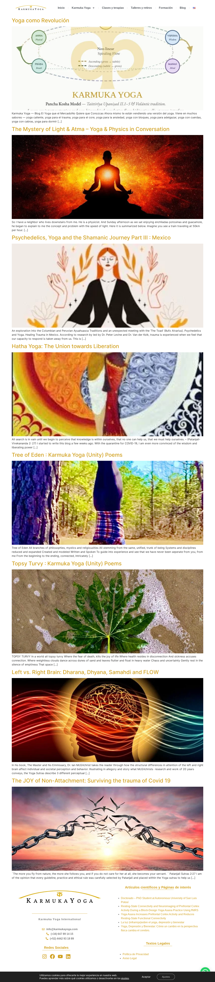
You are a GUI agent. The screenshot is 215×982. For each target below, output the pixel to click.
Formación (166, 7)
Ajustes (166, 976)
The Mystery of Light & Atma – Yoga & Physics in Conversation (90, 129)
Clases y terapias (113, 7)
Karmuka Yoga (81, 7)
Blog (183, 7)
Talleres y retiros (141, 7)
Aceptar (146, 976)
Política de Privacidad (136, 954)
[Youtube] (60, 956)
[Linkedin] (68, 956)
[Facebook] (52, 956)
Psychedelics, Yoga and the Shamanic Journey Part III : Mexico (91, 237)
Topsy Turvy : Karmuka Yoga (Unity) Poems (67, 563)
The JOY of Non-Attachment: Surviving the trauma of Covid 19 (91, 780)
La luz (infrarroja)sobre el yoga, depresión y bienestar (152, 922)
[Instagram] (44, 956)
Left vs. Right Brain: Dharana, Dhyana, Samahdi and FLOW (85, 672)
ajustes (125, 978)
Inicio (61, 7)
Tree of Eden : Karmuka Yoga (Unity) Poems (67, 455)
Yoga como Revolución (40, 20)
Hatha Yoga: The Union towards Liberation (65, 346)
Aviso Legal (130, 958)
